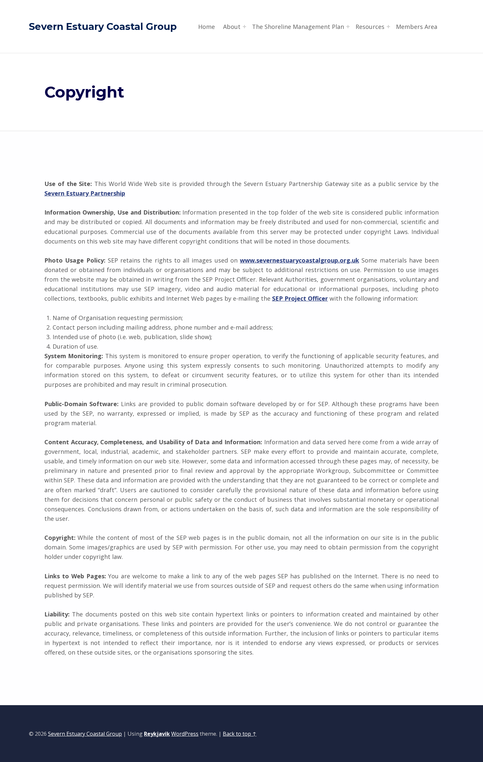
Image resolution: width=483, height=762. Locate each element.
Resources (370, 27)
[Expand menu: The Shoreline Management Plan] (348, 26)
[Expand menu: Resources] (388, 26)
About (232, 27)
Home (206, 27)
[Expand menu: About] (244, 26)
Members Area (416, 27)
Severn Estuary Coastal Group (103, 26)
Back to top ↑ (239, 733)
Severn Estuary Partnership (84, 193)
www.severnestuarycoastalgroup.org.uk (299, 260)
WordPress (184, 733)
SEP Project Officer (300, 298)
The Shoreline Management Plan (298, 27)
